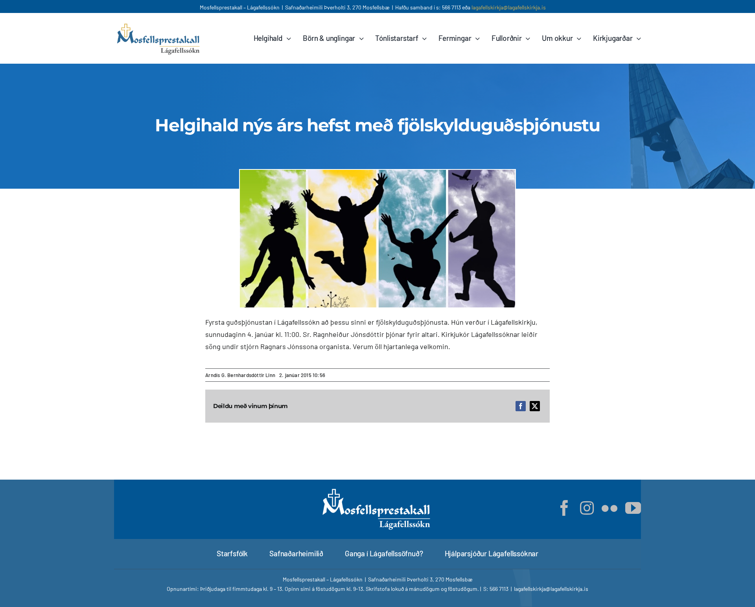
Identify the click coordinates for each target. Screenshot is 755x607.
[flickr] (609, 508)
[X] (535, 406)
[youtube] (633, 508)
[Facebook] (521, 406)
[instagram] (587, 508)
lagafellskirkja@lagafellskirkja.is (508, 7)
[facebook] (564, 508)
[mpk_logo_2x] (159, 24)
